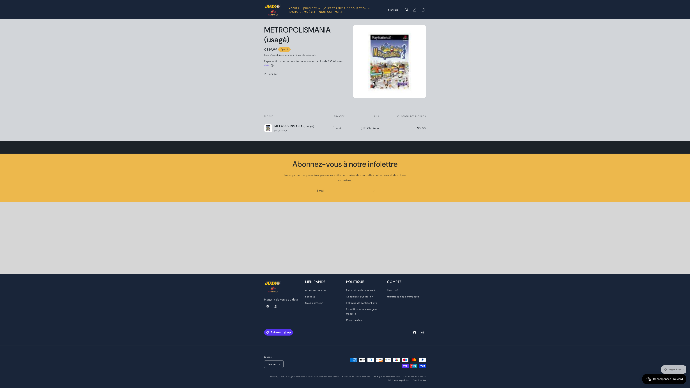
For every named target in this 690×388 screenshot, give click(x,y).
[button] (407, 10)
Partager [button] (273, 74)
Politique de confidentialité (362, 303)
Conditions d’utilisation (415, 376)
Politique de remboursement (356, 376)
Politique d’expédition (398, 380)
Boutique (310, 296)
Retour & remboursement (360, 290)
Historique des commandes (403, 296)
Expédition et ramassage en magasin (362, 311)
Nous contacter (314, 303)
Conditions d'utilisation (359, 296)
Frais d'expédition (273, 55)
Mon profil (393, 290)
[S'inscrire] (373, 191)
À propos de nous (315, 290)
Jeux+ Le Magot (286, 376)
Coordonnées (354, 320)
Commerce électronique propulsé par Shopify (317, 376)
